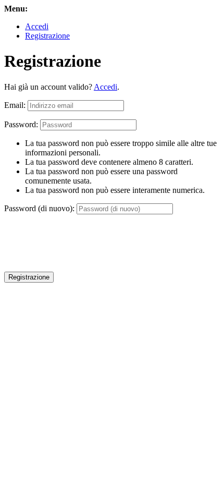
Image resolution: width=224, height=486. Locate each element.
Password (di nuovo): (39, 208)
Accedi (36, 26)
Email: (15, 105)
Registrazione (47, 35)
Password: (21, 124)
